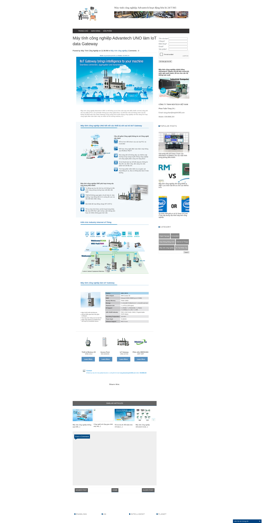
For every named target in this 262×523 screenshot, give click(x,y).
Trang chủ (83, 31)
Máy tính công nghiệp (119, 51)
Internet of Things (182, 242)
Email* (161, 46)
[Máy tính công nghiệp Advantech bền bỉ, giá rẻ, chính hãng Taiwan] (88, 14)
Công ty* (162, 41)
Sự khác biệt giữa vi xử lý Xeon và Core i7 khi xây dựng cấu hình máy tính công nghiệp (173, 215)
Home (114, 490)
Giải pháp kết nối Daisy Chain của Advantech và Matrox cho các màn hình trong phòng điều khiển (173, 155)
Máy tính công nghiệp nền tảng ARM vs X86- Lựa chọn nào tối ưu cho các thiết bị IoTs (174, 185)
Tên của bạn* (163, 38)
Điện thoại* (163, 44)
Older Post (148, 490)
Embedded (175, 236)
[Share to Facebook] (126, 388)
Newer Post (81, 490)
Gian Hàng (95, 31)
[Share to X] (103, 388)
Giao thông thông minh (166, 242)
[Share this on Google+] (110, 388)
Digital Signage (164, 236)
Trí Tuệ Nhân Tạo (181, 248)
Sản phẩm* (163, 49)
